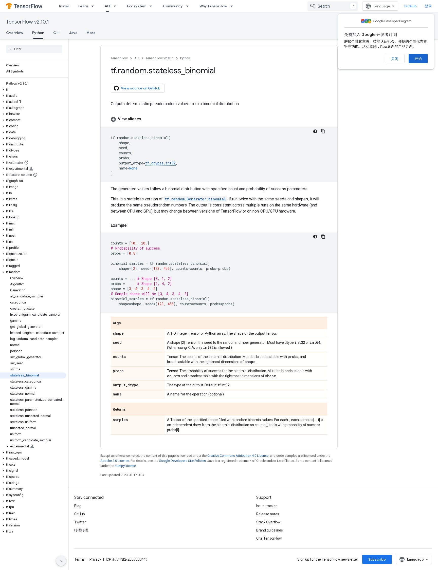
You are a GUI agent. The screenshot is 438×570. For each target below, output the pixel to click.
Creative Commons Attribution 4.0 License (237, 456)
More (91, 32)
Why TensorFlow (213, 6)
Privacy (95, 559)
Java (73, 32)
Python (38, 32)
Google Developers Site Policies (182, 461)
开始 (418, 58)
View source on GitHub (140, 88)
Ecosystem (136, 6)
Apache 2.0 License (114, 461)
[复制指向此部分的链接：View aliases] (146, 119)
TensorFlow (119, 58)
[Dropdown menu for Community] (189, 6)
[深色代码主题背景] (315, 131)
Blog (77, 506)
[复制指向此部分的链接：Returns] (131, 410)
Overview (14, 32)
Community (173, 6)
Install (64, 6)
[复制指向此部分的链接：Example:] (132, 225)
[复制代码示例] (323, 131)
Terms (79, 559)
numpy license (125, 466)
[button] (33, 90)
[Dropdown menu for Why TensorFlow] (233, 6)
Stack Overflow (268, 522)
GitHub (410, 6)
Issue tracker (266, 506)
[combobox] (332, 6)
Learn (83, 6)
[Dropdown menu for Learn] (94, 6)
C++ (56, 32)
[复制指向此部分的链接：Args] (126, 323)
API (107, 6)
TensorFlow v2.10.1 (27, 22)
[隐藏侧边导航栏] (61, 561)
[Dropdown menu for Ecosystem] (152, 6)
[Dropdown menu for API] (116, 6)
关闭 (394, 58)
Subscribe (377, 559)
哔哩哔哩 (81, 530)
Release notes (267, 514)
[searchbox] (34, 49)
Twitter (80, 522)
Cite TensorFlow (269, 538)
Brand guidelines (269, 530)
